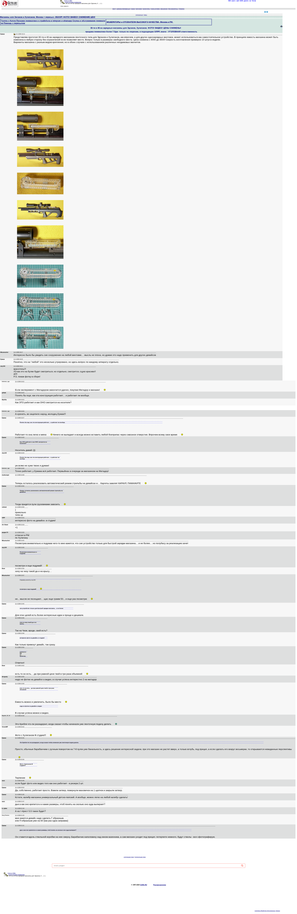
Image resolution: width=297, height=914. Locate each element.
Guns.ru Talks (68, 0)
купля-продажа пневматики (73, 2)
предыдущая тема (140, 857)
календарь (146, 9)
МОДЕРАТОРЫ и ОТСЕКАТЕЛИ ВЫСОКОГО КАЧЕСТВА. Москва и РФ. (140, 22)
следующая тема (129, 857)
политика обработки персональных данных (267, 910)
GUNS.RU (143, 885)
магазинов (163, 9)
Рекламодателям (159, 885)
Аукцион (181, 9)
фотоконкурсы (173, 9)
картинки (139, 9)
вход (114, 9)
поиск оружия (155, 9)
